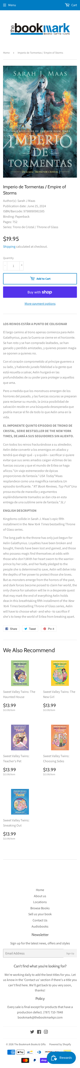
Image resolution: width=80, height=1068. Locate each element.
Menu (12, 5)
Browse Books (40, 908)
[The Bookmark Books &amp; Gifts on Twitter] (32, 1032)
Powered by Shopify (60, 1044)
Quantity (8, 258)
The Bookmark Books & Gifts (30, 1044)
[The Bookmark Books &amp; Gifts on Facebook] (39, 1032)
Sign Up (70, 953)
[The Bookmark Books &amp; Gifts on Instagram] (46, 1032)
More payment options (40, 303)
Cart (74, 5)
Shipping (9, 246)
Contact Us (40, 920)
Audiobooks (40, 926)
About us (40, 896)
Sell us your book (40, 914)
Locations (40, 902)
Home (6, 52)
